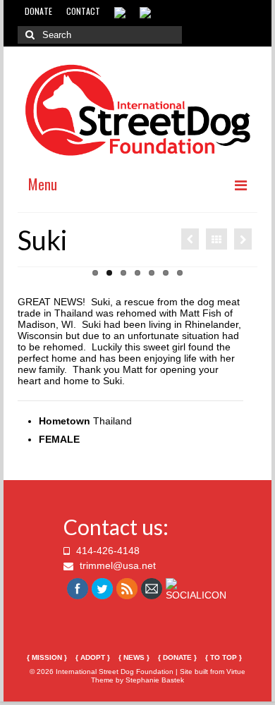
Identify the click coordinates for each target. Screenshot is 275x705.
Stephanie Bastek (155, 680)
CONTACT (83, 11)
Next (241, 281)
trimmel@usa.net (116, 565)
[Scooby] (243, 239)
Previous (33, 281)
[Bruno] (190, 239)
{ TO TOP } (223, 657)
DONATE (38, 11)
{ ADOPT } (92, 657)
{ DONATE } (177, 657)
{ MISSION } (47, 657)
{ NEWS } (133, 657)
